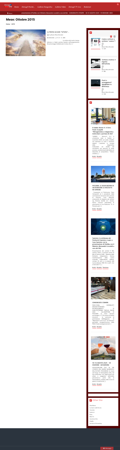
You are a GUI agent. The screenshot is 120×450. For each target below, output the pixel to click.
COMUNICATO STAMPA (66, 13)
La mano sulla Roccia (95, 408)
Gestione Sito (94, 419)
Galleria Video (60, 7)
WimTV (92, 416)
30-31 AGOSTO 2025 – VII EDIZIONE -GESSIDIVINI (91, 13)
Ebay (91, 414)
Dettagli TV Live (75, 7)
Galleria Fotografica (44, 7)
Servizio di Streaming (96, 423)
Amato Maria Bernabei (57, 35)
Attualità (99, 156)
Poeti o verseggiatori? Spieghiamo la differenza (107, 83)
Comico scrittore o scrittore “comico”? (108, 40)
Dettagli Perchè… (28, 7)
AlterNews (93, 405)
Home (16, 7)
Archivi (94, 156)
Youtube (92, 410)
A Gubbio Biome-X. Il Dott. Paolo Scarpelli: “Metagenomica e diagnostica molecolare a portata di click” (102, 131)
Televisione (105, 267)
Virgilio (92, 421)
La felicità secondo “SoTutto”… (58, 32)
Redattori (87, 7)
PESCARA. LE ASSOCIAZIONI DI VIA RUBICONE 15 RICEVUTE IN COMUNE (103, 188)
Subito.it (92, 412)
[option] (66, 13)
